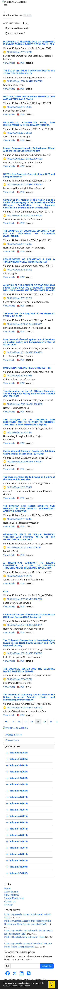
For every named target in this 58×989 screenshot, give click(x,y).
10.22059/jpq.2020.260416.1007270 (24, 81)
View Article (9, 62)
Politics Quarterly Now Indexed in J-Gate (24, 936)
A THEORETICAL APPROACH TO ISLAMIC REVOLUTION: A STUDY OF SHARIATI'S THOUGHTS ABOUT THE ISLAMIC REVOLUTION (29, 565)
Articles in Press (14, 734)
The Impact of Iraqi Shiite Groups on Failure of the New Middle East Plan (29, 478)
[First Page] (6, 721)
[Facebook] (7, 974)
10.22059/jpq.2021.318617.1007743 (24, 653)
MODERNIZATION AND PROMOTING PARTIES (27, 367)
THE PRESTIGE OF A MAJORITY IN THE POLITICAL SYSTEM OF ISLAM (29, 315)
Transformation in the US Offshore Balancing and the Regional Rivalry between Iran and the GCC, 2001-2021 (29, 394)
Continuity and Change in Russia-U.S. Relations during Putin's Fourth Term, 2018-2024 (29, 452)
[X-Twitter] (14, 974)
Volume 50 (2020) (19, 790)
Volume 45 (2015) (19, 822)
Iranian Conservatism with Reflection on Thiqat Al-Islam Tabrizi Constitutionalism (29, 149)
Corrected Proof (16, 33)
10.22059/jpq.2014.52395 (19, 243)
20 (44, 721)
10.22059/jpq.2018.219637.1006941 (24, 324)
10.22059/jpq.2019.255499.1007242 (24, 599)
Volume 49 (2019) (19, 797)
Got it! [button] (51, 984)
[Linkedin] (21, 974)
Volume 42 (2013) (19, 841)
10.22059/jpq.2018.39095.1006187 (24, 547)
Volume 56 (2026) (19, 752)
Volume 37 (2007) (19, 873)
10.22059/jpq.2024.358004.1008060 (24, 215)
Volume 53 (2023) (19, 771)
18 (32, 721)
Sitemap (8, 904)
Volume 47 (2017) (19, 809)
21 (51, 721)
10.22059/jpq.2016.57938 (19, 375)
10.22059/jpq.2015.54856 (19, 269)
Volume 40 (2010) (19, 854)
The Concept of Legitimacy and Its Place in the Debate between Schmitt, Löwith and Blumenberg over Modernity (29, 697)
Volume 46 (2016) (19, 816)
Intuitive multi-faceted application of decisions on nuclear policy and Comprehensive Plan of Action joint (29, 342)
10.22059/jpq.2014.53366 (19, 432)
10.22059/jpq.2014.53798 (19, 679)
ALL (27, 23)
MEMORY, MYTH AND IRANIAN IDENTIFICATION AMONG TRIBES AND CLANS (29, 98)
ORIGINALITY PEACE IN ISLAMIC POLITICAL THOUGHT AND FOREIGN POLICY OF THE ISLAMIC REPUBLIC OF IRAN (29, 537)
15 (13, 721)
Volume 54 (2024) (19, 765)
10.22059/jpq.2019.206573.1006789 (24, 352)
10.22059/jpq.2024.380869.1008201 (24, 624)
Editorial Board (12, 894)
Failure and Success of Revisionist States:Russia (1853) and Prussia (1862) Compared (29, 615)
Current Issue (12, 740)
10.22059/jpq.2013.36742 (19, 52)
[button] (31, 986)
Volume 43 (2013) (19, 835)
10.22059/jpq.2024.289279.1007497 (24, 707)
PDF (26, 62)
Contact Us (10, 901)
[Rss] (28, 974)
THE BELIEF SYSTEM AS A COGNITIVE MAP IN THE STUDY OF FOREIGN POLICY (29, 72)
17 (25, 721)
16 (19, 721)
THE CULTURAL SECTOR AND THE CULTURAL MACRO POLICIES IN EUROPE (29, 670)
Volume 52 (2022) (19, 778)
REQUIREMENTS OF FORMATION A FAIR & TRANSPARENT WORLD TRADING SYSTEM (29, 260)
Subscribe (47, 965)
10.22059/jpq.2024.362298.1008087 (24, 461)
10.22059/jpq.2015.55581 (19, 487)
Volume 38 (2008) (19, 866)
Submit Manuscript (14, 898)
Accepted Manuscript (19, 28)
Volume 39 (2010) (19, 860)
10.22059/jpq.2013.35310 (19, 106)
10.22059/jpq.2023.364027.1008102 (24, 404)
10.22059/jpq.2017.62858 (19, 518)
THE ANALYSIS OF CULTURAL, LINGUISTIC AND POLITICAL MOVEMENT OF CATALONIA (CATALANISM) (29, 233)
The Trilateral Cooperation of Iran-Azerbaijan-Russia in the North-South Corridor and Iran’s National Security (29, 643)
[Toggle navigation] (28, 5)
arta (5, 591)
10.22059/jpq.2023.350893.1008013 (24, 184)
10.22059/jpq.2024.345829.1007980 (24, 158)
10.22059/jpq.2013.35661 (19, 132)
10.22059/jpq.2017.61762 (19, 298)
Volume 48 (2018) (19, 803)
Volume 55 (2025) (19, 759)
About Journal (11, 891)
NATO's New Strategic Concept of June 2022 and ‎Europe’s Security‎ (29, 175)
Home (7, 888)
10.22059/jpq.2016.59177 (19, 575)
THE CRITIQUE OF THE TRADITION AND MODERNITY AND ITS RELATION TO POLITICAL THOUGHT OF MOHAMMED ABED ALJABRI (29, 422)
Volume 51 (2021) (19, 784)
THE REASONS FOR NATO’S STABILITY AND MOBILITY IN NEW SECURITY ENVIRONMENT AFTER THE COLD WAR (29, 509)
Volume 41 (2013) (19, 847)
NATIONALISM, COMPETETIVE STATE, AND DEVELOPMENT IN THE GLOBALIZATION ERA (29, 123)
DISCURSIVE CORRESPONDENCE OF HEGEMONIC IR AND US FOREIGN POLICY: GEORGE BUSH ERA (29, 43)
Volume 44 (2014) (19, 828)
